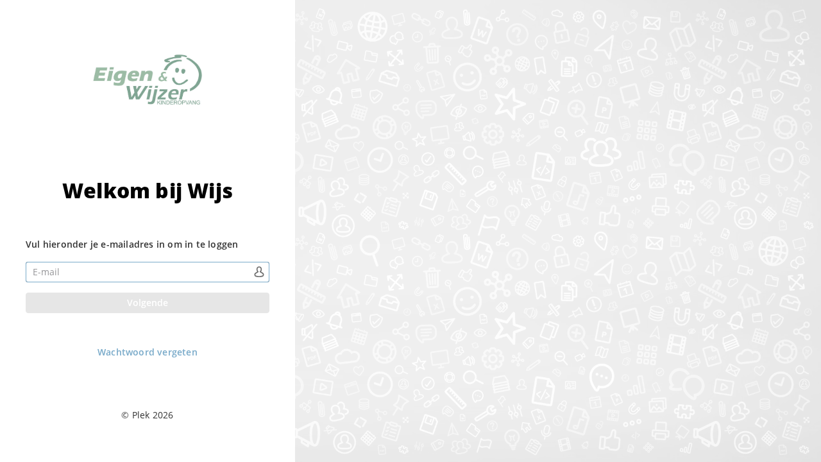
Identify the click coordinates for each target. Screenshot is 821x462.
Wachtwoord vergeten (147, 352)
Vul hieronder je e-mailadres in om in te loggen (132, 244)
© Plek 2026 (147, 415)
